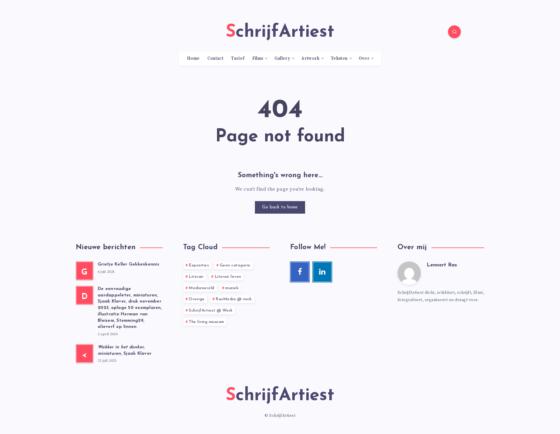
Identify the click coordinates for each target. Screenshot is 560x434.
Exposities (199, 265)
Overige (197, 299)
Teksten (339, 58)
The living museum (206, 322)
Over (364, 58)
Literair (196, 277)
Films (257, 58)
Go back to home (280, 207)
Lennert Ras (442, 265)
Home (193, 58)
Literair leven (228, 277)
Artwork (310, 58)
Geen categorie (235, 265)
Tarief (237, 58)
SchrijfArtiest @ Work (211, 310)
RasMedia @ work (234, 299)
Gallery (282, 58)
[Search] (454, 31)
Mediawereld (201, 288)
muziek (232, 288)
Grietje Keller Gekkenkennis (128, 264)
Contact (215, 58)
